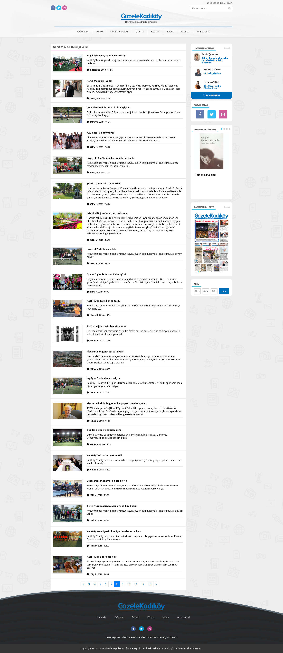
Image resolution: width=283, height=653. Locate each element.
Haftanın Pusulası (205, 174)
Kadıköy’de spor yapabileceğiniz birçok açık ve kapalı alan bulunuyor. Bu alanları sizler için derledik (133, 62)
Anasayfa (101, 617)
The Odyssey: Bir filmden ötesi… (212, 87)
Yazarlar (203, 31)
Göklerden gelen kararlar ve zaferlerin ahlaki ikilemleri (214, 60)
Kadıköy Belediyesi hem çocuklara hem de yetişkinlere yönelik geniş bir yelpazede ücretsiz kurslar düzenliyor (134, 461)
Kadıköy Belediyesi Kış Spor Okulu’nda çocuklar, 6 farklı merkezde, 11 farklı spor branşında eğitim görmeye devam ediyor (134, 384)
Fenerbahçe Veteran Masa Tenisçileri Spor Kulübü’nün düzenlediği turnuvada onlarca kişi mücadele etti (133, 307)
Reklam (135, 617)
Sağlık (155, 31)
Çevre (140, 31)
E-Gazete (119, 617)
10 (128, 584)
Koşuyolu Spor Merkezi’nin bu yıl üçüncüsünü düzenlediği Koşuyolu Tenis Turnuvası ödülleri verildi (135, 512)
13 (149, 584)
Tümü (227, 48)
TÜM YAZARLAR (211, 95)
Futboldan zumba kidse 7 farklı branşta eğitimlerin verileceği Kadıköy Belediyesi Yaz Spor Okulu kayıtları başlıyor (133, 114)
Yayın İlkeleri (183, 617)
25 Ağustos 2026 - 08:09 (219, 3)
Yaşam (99, 31)
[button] (221, 129)
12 (142, 584)
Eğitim (184, 31)
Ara (224, 291)
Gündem (82, 31)
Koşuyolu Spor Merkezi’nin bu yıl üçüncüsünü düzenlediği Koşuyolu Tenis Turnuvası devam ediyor (134, 255)
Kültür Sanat (119, 31)
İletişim (165, 617)
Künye (150, 617)
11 (135, 584)
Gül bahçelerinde (213, 73)
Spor (170, 31)
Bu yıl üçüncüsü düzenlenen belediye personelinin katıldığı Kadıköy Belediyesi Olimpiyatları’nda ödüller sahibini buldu (127, 436)
